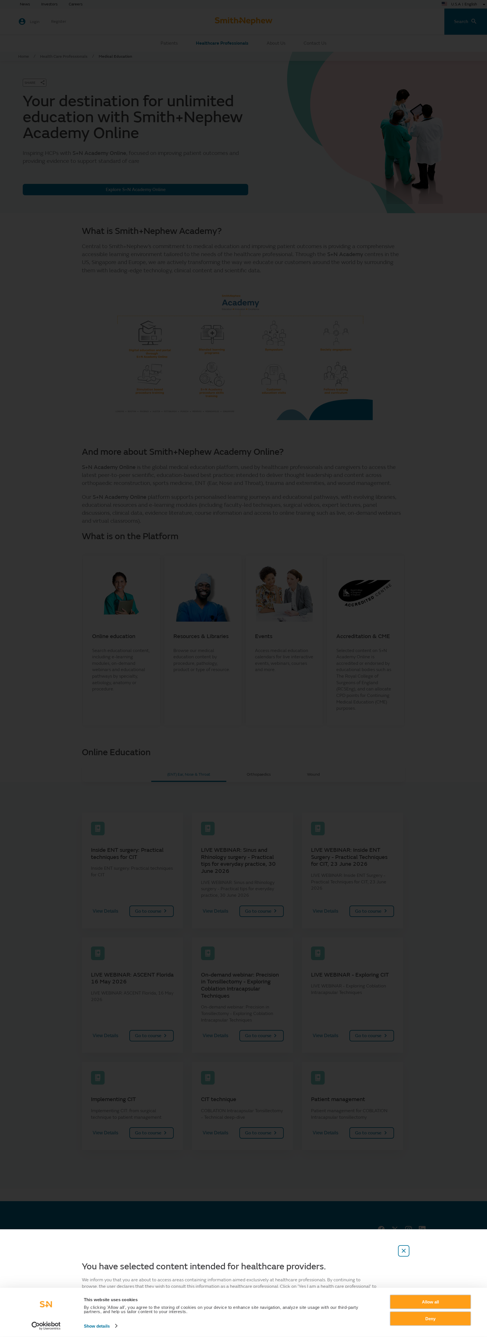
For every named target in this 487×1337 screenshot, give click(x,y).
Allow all (430, 1301)
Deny (430, 1318)
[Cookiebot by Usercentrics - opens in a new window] (46, 1326)
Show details (97, 1326)
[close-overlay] (403, 1251)
